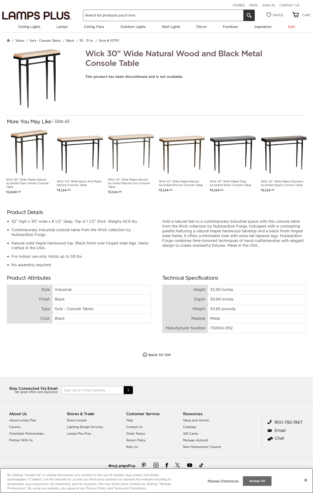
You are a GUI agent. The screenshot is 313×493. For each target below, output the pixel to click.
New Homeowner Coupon (202, 447)
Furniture (230, 26)
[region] (156, 480)
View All (62, 120)
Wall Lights (171, 26)
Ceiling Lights (29, 26)
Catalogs (189, 427)
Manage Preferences (223, 481)
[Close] (306, 480)
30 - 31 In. (86, 40)
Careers (15, 427)
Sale (291, 26)
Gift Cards (190, 433)
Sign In (268, 5)
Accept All (257, 481)
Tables (19, 40)
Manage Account (195, 440)
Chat (279, 438)
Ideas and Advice (196, 420)
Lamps (62, 26)
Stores (239, 5)
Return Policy (136, 440)
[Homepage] (8, 40)
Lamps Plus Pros (79, 433)
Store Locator (77, 420)
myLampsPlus (123, 465)
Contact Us (289, 5)
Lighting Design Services (85, 427)
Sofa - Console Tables (45, 40)
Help (129, 420)
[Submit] (128, 390)
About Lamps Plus (22, 420)
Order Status (135, 433)
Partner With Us (21, 440)
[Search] (249, 15)
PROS (253, 5)
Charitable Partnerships (26, 433)
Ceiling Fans (94, 26)
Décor (201, 26)
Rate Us (132, 447)
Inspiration (263, 26)
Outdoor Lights (133, 26)
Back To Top (159, 355)
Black (70, 40)
